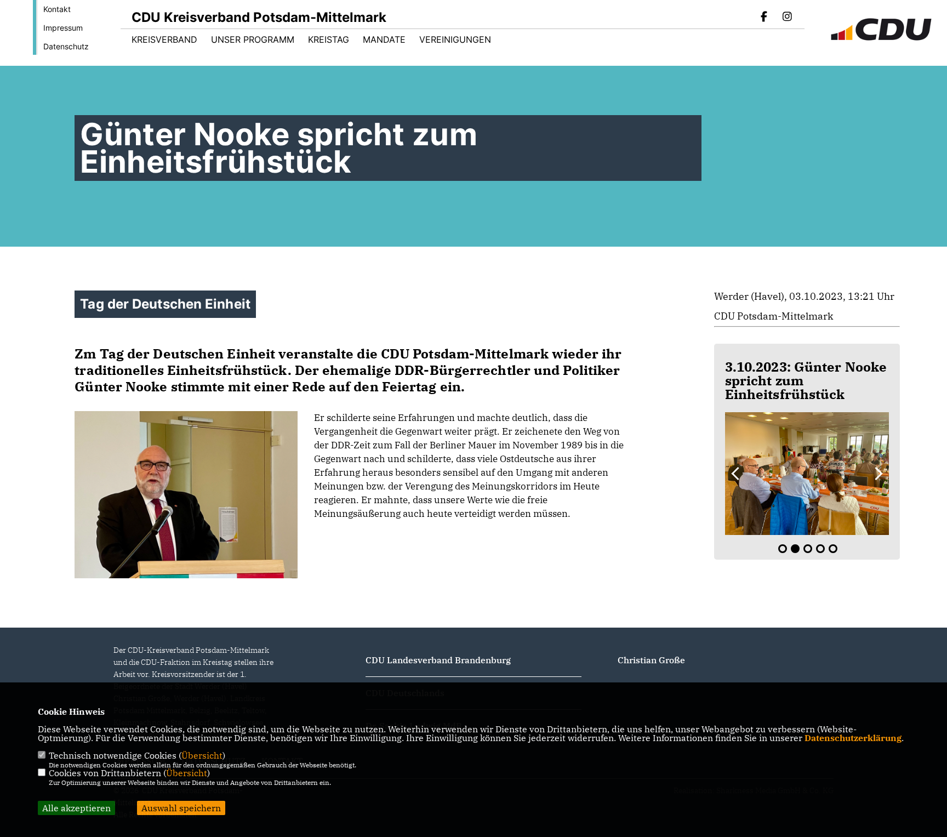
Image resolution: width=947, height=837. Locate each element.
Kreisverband (164, 39)
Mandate (384, 39)
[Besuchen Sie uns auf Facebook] (764, 17)
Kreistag (328, 39)
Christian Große (651, 659)
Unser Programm (252, 39)
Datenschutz (66, 46)
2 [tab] (795, 548)
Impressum (63, 27)
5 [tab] (833, 548)
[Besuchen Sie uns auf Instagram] (787, 17)
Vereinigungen (455, 39)
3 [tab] (807, 548)
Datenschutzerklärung (853, 737)
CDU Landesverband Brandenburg (438, 659)
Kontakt (57, 9)
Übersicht (202, 755)
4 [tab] (820, 548)
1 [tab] (782, 548)
